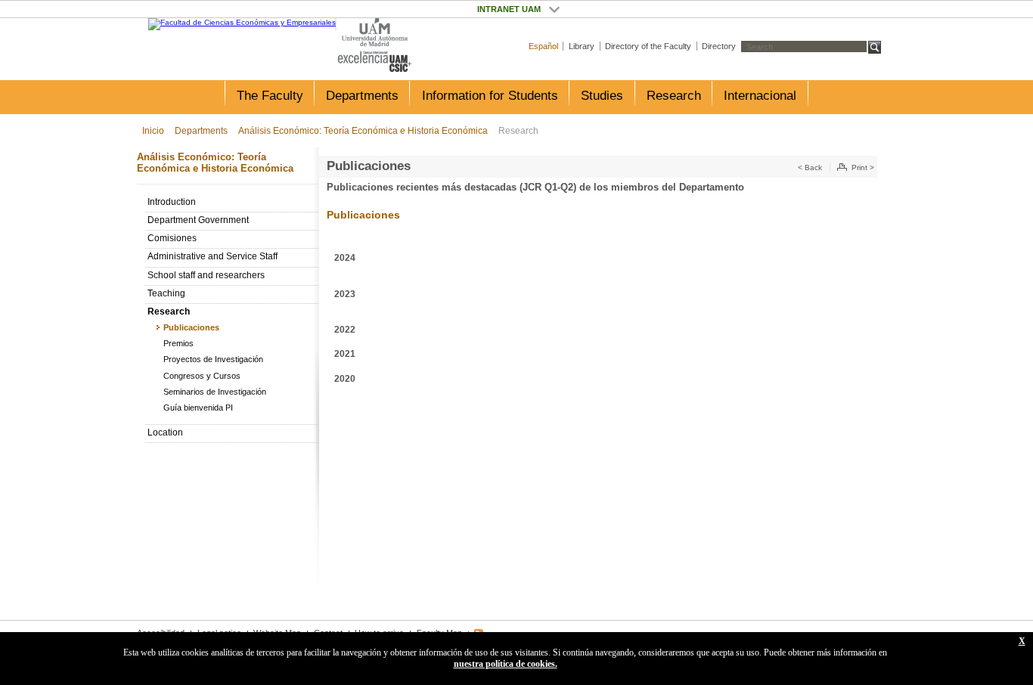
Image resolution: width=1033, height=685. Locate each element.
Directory (719, 46)
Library (581, 46)
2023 (344, 294)
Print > (863, 167)
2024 (344, 258)
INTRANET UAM (554, 9)
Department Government (198, 220)
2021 (344, 354)
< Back (810, 167)
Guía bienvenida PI (198, 407)
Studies (602, 95)
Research (674, 95)
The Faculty (270, 95)
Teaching (166, 293)
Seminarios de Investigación (214, 391)
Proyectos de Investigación (213, 359)
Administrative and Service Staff (212, 256)
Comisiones (172, 238)
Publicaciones (191, 327)
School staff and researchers (206, 275)
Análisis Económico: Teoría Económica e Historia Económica (363, 131)
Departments (362, 95)
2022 (344, 329)
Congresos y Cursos (201, 375)
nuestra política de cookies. (505, 664)
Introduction (171, 202)
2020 (344, 378)
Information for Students (490, 95)
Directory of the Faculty (648, 46)
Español (543, 46)
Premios (178, 343)
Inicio (153, 131)
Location (165, 432)
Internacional (760, 95)
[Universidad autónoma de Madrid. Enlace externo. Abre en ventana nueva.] (375, 33)
